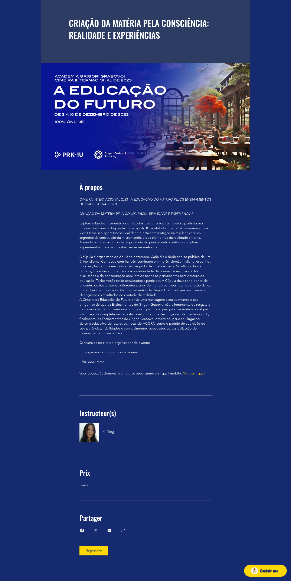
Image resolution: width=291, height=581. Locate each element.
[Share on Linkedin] (109, 530)
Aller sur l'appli (194, 373)
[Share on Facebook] (82, 530)
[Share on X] (95, 530)
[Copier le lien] (122, 530)
